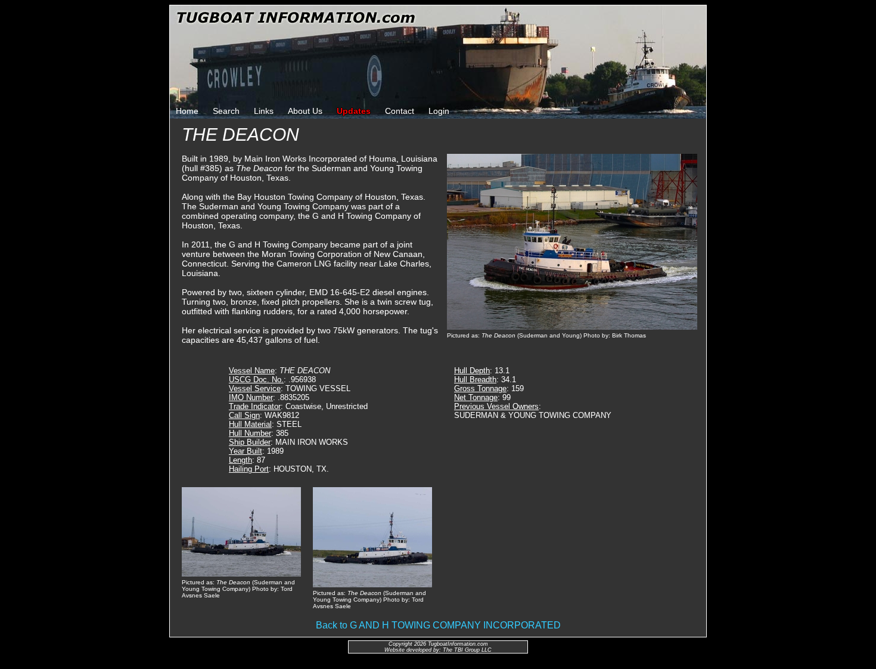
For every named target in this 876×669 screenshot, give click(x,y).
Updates (354, 111)
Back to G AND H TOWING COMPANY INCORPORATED (438, 625)
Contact (399, 111)
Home (187, 111)
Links (264, 111)
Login (438, 111)
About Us (305, 111)
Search (226, 111)
